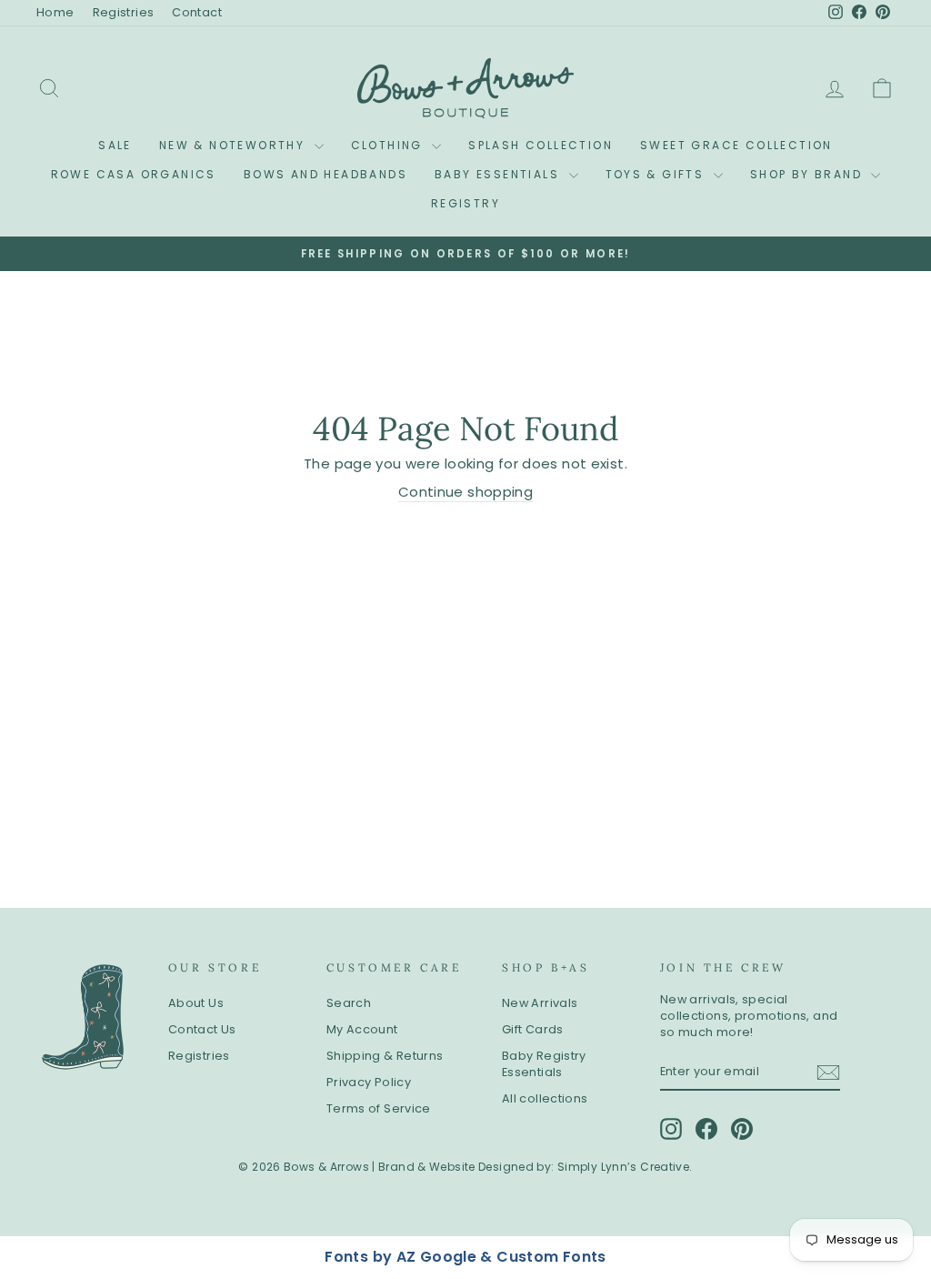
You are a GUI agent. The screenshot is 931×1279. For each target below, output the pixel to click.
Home (55, 12)
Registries (124, 12)
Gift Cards (533, 1029)
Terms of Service (378, 1108)
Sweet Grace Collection (736, 145)
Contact (197, 12)
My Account (362, 1029)
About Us (196, 1003)
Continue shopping (465, 491)
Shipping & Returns (385, 1055)
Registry (465, 203)
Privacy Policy (368, 1082)
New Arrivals (540, 1003)
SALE (115, 145)
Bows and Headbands (325, 174)
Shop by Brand (808, 174)
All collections (545, 1098)
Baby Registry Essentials (544, 1064)
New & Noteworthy (234, 145)
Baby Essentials (499, 174)
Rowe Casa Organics (133, 174)
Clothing (389, 145)
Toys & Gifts (657, 174)
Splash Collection (540, 145)
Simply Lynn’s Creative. (625, 1166)
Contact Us (202, 1029)
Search (348, 1003)
